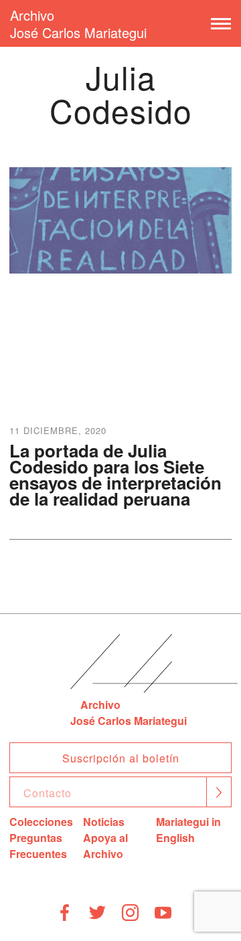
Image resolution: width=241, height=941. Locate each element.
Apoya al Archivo (105, 845)
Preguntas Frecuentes (38, 845)
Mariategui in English (188, 829)
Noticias (104, 821)
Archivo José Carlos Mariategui (78, 23)
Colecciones (41, 821)
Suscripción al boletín (120, 758)
